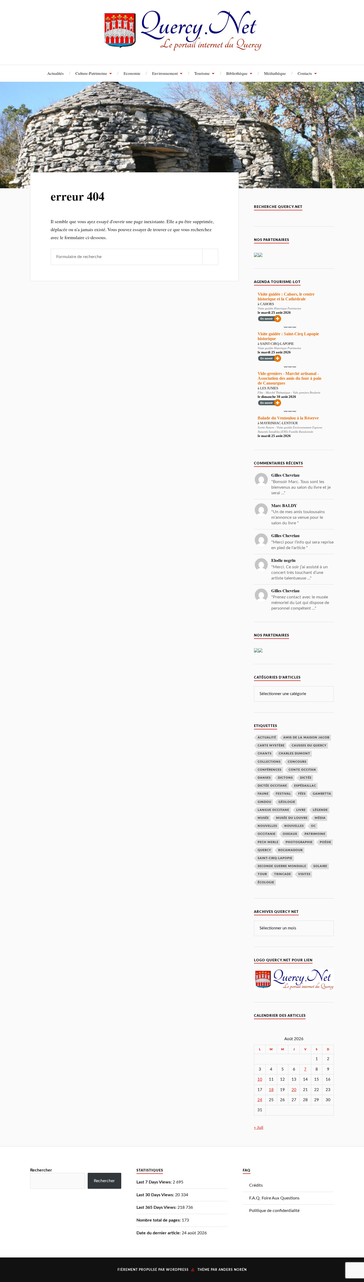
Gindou (264, 802)
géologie (286, 802)
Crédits (256, 1185)
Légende (320, 810)
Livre (301, 810)
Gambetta (322, 793)
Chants (265, 753)
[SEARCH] (210, 257)
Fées (302, 793)
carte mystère (271, 745)
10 (259, 1079)
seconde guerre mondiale (282, 866)
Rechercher (41, 1170)
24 (259, 1100)
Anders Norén (233, 1269)
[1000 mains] (260, 651)
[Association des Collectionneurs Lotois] (256, 651)
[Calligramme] (260, 256)
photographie (299, 842)
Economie (132, 73)
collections (269, 761)
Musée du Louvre (292, 817)
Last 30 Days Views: (155, 1195)
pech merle (268, 842)
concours (297, 761)
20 (294, 1090)
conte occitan (302, 769)
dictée (306, 777)
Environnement (165, 73)
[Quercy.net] (182, 47)
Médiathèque (275, 73)
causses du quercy (309, 745)
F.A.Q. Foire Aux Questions (274, 1198)
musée (263, 817)
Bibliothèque (237, 73)
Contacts (305, 73)
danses (264, 777)
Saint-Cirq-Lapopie (275, 858)
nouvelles (294, 825)
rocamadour (290, 850)
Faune (263, 793)
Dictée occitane (272, 785)
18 (271, 1090)
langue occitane (273, 810)
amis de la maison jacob (306, 737)
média (320, 817)
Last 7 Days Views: (154, 1182)
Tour (262, 874)
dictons (285, 777)
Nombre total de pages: (159, 1220)
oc (313, 825)
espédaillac (305, 785)
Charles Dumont (294, 753)
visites (304, 874)
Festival (283, 793)
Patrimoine (315, 833)
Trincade (282, 874)
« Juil (258, 1127)
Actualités (55, 73)
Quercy (264, 850)
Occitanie (267, 833)
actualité (267, 737)
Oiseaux (290, 833)
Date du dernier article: (159, 1233)
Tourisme (202, 73)
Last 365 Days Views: (156, 1207)
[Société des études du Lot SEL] (256, 256)
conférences (269, 769)
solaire (320, 866)
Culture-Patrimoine (91, 73)
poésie (325, 842)
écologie (266, 882)
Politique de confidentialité (274, 1210)
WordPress (177, 1269)
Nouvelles (267, 825)
